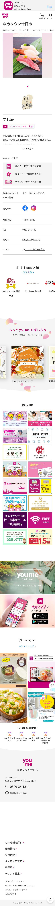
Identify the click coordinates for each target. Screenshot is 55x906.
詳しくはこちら (36, 193)
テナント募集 (12, 873)
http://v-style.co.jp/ (31, 239)
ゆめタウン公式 (26, 646)
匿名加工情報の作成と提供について (20, 886)
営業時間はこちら (18, 793)
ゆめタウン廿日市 (9, 30)
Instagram (33, 208)
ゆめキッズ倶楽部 (33, 739)
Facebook (25, 208)
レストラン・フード (39, 30)
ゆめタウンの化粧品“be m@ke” (45, 740)
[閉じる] (2, 5)
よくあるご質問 (13, 861)
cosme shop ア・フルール (21, 739)
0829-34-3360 (29, 229)
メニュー (50, 15)
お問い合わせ (10, 894)
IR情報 (8, 867)
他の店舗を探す (13, 842)
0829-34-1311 (20, 787)
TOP (50, 899)
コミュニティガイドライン (16, 890)
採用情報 (10, 855)
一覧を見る (26, 272)
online (42, 15)
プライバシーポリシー (14, 881)
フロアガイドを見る (35, 249)
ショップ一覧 (24, 30)
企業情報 (10, 848)
